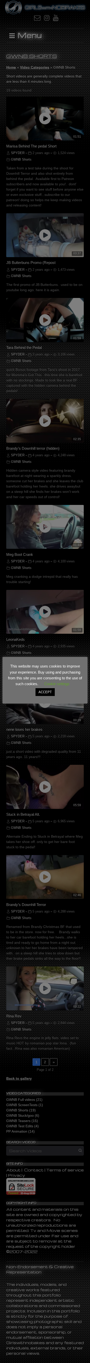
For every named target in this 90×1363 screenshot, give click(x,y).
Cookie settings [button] (57, 684)
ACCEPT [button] (45, 692)
